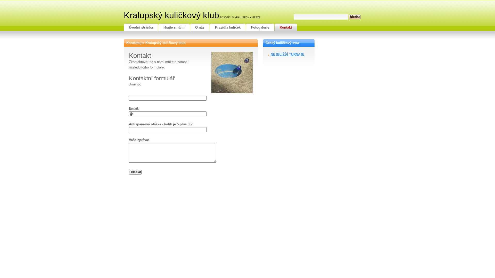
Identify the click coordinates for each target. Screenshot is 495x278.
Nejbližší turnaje (287, 54)
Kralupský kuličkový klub (171, 15)
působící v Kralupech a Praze (240, 17)
